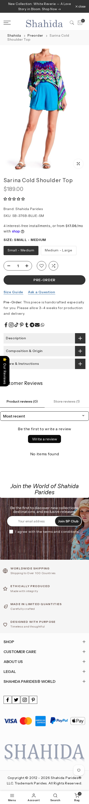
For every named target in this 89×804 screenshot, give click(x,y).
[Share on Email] (37, 324)
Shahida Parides (29, 209)
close (81, 6)
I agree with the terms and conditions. (47, 531)
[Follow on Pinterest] (33, 700)
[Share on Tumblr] (26, 324)
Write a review (44, 439)
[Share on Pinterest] (21, 324)
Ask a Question (41, 292)
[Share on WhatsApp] (42, 324)
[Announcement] (39, 6)
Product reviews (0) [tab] (22, 401)
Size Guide (13, 292)
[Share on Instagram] (11, 324)
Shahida (14, 35)
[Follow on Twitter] (16, 700)
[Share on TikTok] (16, 324)
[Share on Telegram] (32, 324)
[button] (14, 199)
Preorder (36, 35)
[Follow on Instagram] (25, 700)
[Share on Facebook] (6, 324)
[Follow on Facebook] (8, 700)
